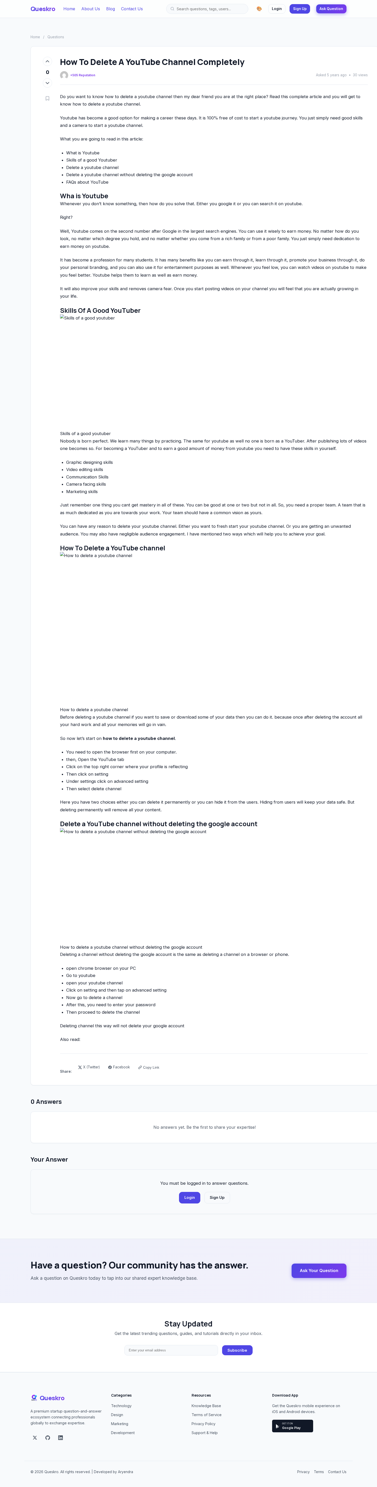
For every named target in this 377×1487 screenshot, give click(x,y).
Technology (121, 1406)
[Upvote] (47, 61)
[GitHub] (47, 1438)
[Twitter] (35, 1438)
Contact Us (132, 8)
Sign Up (300, 9)
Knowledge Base (206, 1406)
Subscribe (237, 1350)
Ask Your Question (319, 1270)
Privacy (303, 1472)
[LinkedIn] (60, 1438)
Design (117, 1415)
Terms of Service (207, 1415)
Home (69, 8)
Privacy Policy (203, 1424)
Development (123, 1432)
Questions (55, 37)
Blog (110, 8)
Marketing (119, 1424)
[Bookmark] (47, 99)
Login (277, 9)
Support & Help (205, 1432)
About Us (90, 8)
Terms (319, 1472)
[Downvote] (47, 83)
